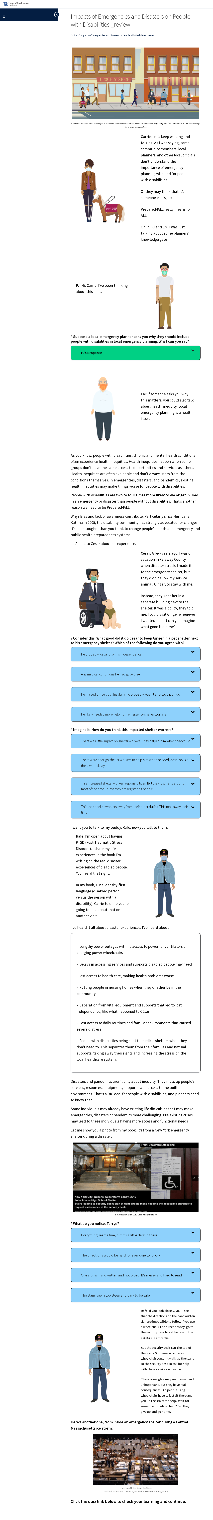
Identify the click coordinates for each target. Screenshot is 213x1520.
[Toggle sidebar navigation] (54, 14)
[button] (136, 353)
